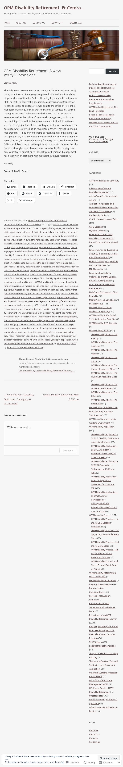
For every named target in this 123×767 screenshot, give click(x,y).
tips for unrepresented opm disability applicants (53, 316)
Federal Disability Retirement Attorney (25, 347)
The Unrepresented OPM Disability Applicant (39, 312)
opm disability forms (24, 282)
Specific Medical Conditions (102, 645)
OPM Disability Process (100, 515)
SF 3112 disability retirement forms (51, 305)
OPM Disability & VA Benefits (103, 322)
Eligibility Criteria (97, 230)
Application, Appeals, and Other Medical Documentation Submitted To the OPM (103, 207)
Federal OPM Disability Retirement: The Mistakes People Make (101, 99)
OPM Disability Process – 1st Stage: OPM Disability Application (104, 522)
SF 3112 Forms (96, 641)
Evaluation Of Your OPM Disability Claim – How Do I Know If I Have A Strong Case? (103, 238)
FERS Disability (96, 269)
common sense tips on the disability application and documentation (44, 235)
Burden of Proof (97, 215)
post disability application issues (44, 293)
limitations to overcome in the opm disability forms (37, 262)
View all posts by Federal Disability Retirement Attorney (47, 370)
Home (6, 22)
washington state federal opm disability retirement (34, 328)
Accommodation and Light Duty (104, 180)
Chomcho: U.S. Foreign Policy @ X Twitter (101, 140)
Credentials (76, 22)
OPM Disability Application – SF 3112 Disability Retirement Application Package (105, 438)
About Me (21, 22)
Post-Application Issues (100, 584)
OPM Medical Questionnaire (102, 580)
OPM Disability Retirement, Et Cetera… (44, 8)
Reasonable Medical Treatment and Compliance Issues (102, 607)
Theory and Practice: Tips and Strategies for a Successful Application (103, 665)
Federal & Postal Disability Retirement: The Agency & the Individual (19, 399)
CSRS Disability (96, 226)
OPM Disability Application (101, 426)
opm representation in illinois (59, 285)
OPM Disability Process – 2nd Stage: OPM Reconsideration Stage (105, 534)
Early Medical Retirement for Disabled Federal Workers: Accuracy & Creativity (103, 87)
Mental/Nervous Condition (102, 299)
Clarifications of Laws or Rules (103, 219)
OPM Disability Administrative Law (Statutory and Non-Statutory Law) (103, 411)
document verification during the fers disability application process (36, 239)
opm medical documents (32, 285)
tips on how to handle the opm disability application (29, 320)
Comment (68, 450)
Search (112, 71)
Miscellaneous (96, 303)
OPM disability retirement (47, 282)
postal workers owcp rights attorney (38, 297)
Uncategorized (96, 695)
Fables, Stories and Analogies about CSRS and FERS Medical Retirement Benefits (103, 253)
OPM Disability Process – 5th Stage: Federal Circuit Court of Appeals (105, 565)
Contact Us (39, 22)
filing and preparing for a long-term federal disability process (40, 247)
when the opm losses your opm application (50, 339)
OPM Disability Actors (99, 330)
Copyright (57, 22)
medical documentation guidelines (46, 270)
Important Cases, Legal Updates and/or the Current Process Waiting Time (102, 276)
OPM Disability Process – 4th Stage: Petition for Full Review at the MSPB (105, 553)
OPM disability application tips (24, 278)
